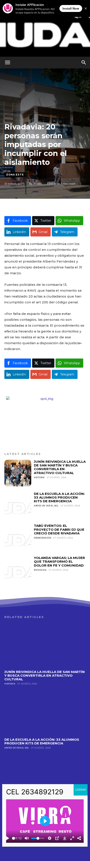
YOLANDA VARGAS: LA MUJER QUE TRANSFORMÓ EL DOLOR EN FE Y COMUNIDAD (59, 561)
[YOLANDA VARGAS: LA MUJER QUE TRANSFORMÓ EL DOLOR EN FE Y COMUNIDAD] (17, 569)
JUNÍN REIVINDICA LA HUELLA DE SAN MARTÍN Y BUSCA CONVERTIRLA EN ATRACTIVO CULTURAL (60, 467)
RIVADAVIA (40, 570)
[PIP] (57, 838)
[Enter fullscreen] (72, 838)
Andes (37, 183)
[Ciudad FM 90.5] (45, 28)
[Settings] (49, 838)
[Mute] (26, 838)
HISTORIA (39, 477)
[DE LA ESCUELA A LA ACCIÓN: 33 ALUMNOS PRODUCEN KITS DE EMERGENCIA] (17, 505)
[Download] (64, 838)
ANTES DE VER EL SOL (46, 505)
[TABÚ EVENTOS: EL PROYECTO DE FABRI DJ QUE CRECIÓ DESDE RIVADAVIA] (17, 537)
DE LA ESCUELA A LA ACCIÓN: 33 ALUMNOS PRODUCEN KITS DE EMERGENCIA (59, 497)
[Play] (7, 838)
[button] (7, 62)
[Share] (79, 838)
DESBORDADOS (42, 538)
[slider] (13, 838)
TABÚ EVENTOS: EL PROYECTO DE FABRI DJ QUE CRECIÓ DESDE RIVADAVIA (59, 529)
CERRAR (80, 789)
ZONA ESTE (15, 174)
